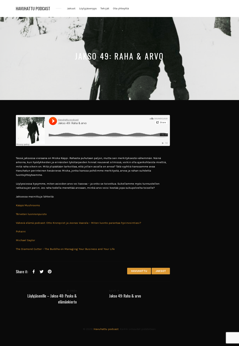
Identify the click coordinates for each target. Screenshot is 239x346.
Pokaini (21, 231)
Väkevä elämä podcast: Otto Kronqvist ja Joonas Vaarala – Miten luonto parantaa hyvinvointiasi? (78, 223)
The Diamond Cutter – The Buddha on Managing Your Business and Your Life (65, 249)
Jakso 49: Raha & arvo (125, 296)
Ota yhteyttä (121, 8)
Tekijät (104, 8)
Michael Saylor (25, 240)
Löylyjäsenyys (88, 8)
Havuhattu (139, 271)
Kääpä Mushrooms (28, 205)
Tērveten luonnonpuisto (31, 214)
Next (113, 290)
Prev (73, 290)
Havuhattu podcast (33, 8)
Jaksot (71, 8)
